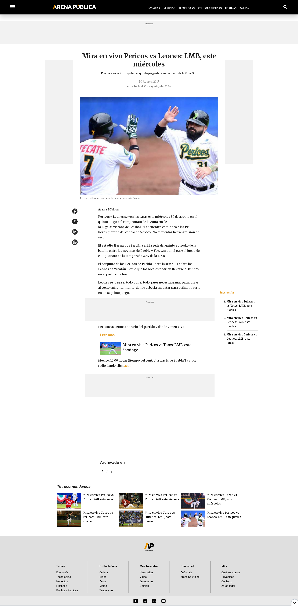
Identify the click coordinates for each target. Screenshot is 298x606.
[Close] (170, 277)
